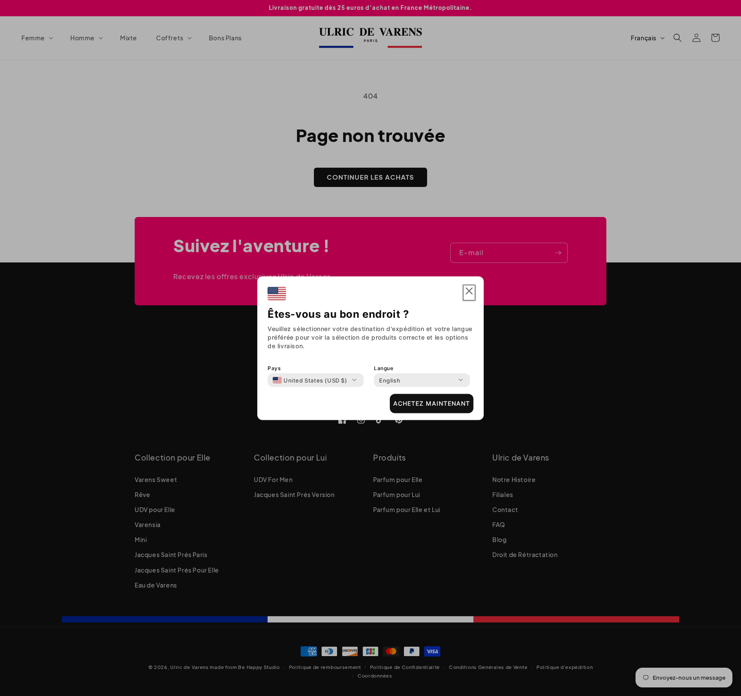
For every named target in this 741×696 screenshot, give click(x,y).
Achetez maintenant (431, 403)
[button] (469, 292)
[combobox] (310, 380)
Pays (274, 368)
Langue (384, 368)
